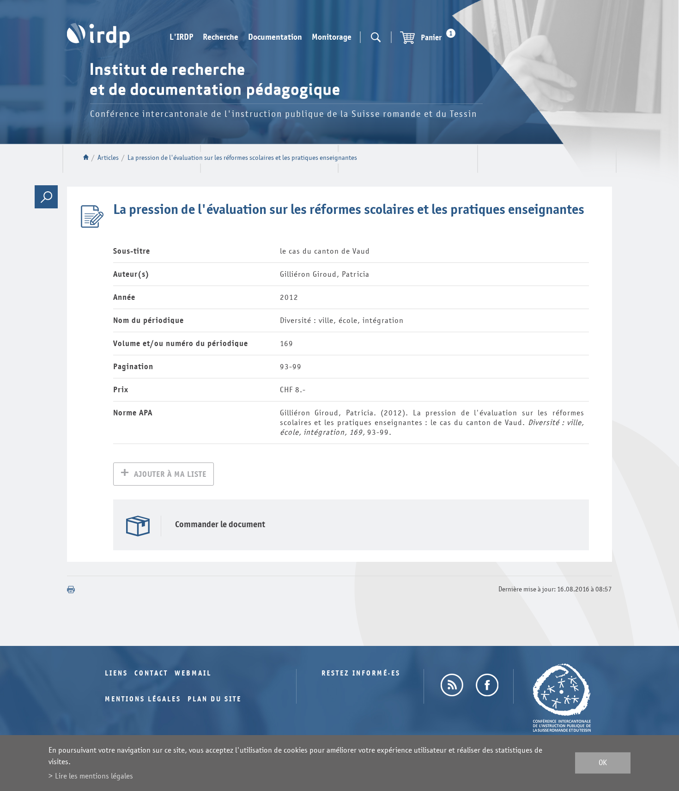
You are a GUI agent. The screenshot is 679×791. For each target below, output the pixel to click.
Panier (437, 36)
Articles (108, 157)
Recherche (220, 37)
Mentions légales (143, 699)
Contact (151, 673)
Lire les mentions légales (94, 776)
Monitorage (332, 37)
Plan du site (215, 699)
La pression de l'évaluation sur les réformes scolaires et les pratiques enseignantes (242, 157)
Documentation (275, 37)
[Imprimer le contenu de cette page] (71, 589)
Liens (116, 673)
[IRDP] (98, 35)
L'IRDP (181, 37)
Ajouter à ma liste (170, 474)
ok (603, 763)
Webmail (193, 673)
